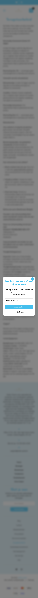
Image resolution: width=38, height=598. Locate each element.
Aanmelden (19, 307)
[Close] (32, 279)
